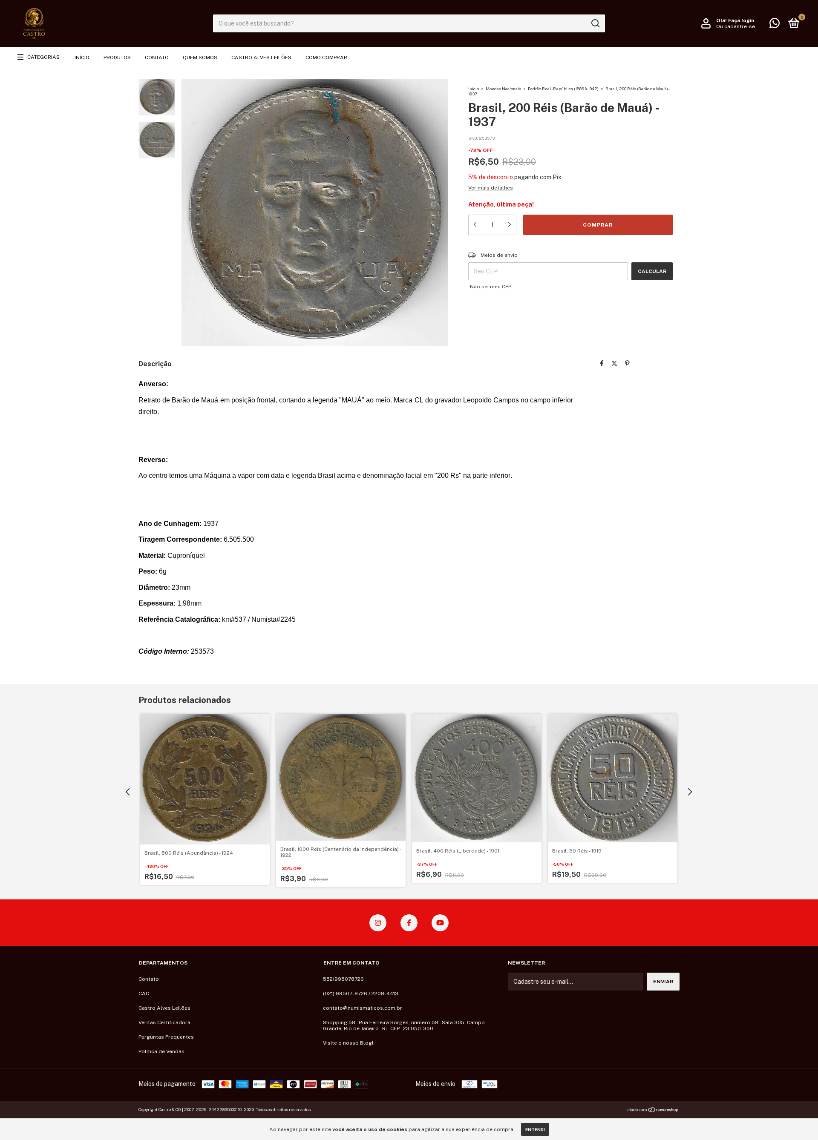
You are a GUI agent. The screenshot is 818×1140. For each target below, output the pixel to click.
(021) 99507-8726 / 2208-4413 (360, 993)
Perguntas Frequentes (166, 1037)
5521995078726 (343, 979)
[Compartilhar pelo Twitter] (614, 363)
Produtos (117, 57)
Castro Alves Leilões (261, 57)
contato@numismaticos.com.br (362, 1008)
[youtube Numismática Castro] (440, 922)
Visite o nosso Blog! (348, 1043)
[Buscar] (595, 23)
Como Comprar (326, 57)
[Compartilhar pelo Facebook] (602, 363)
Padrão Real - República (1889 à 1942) (563, 88)
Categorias (43, 57)
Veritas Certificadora (164, 1022)
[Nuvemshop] (653, 1110)
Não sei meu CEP (490, 287)
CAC (143, 993)
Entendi (535, 1129)
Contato (157, 57)
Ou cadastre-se (735, 26)
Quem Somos (200, 57)
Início (82, 57)
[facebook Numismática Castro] (409, 922)
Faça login (741, 20)
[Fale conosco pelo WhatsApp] (774, 25)
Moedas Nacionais (503, 88)
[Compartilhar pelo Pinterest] (627, 363)
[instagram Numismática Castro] (377, 922)
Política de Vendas (161, 1051)
